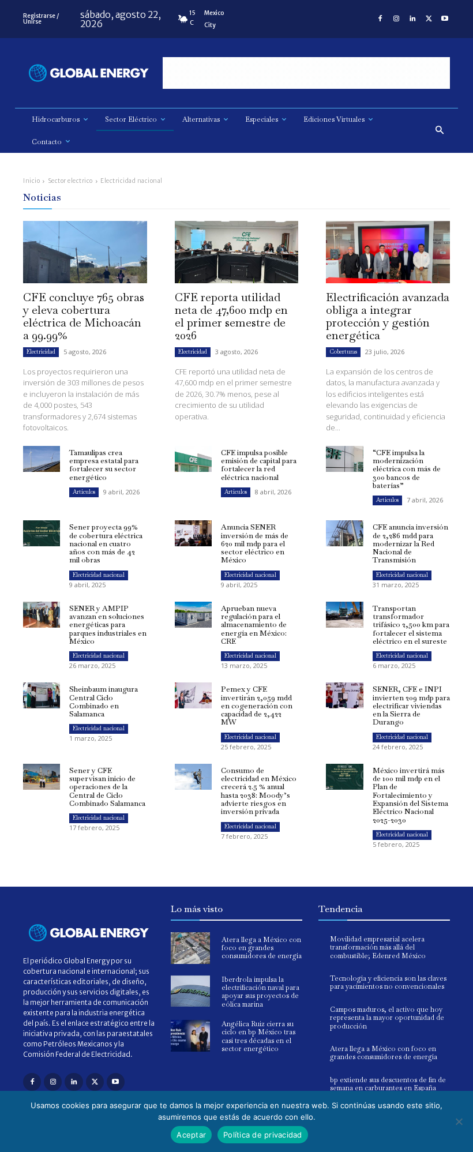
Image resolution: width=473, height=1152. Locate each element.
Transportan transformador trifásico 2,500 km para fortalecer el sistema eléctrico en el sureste (411, 624)
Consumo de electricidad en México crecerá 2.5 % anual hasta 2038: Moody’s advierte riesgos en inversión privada (258, 791)
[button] (440, 131)
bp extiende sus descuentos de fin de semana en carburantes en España (388, 1084)
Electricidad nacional (99, 575)
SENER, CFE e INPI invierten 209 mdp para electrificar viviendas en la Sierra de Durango (411, 705)
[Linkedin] (412, 19)
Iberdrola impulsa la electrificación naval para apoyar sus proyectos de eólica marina (260, 992)
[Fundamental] (306, 73)
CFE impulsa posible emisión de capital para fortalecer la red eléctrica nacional (258, 465)
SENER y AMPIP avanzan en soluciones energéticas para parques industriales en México (108, 624)
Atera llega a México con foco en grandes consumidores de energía (262, 948)
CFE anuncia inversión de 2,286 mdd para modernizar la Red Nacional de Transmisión (410, 543)
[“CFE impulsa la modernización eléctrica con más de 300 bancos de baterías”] (344, 459)
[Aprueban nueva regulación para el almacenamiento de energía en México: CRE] (193, 615)
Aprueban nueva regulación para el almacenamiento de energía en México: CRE (254, 624)
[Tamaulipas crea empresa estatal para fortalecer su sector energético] (41, 459)
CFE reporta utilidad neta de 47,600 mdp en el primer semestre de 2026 (231, 316)
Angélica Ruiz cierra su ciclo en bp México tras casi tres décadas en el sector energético (258, 1036)
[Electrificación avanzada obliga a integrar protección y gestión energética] (388, 252)
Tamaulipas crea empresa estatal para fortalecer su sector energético (103, 465)
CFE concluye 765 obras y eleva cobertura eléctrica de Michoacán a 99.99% (83, 316)
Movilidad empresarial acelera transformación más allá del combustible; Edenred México (378, 947)
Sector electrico (70, 181)
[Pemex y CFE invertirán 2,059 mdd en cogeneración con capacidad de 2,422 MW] (193, 695)
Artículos (84, 492)
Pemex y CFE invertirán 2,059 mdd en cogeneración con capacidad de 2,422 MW (256, 705)
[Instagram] (396, 19)
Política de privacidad (262, 1134)
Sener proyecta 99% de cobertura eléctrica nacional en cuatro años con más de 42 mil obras (105, 543)
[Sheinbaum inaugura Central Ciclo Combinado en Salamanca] (41, 695)
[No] (458, 1121)
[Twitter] (428, 19)
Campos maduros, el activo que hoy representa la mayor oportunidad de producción (387, 1018)
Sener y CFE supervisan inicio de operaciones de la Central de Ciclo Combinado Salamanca (107, 787)
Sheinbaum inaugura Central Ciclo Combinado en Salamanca (103, 701)
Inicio (31, 181)
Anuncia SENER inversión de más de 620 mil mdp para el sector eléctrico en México (254, 543)
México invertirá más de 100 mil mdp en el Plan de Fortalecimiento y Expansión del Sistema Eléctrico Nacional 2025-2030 (410, 795)
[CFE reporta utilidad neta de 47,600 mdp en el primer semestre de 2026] (237, 252)
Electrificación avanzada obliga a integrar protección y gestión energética (387, 316)
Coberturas (343, 351)
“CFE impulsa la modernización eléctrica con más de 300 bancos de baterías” (407, 469)
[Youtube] (445, 19)
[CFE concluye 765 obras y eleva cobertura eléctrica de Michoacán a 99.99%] (85, 252)
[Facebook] (380, 19)
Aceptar (191, 1134)
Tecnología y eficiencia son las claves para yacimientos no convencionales (388, 982)
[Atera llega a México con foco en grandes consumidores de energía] (190, 948)
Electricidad (41, 351)
